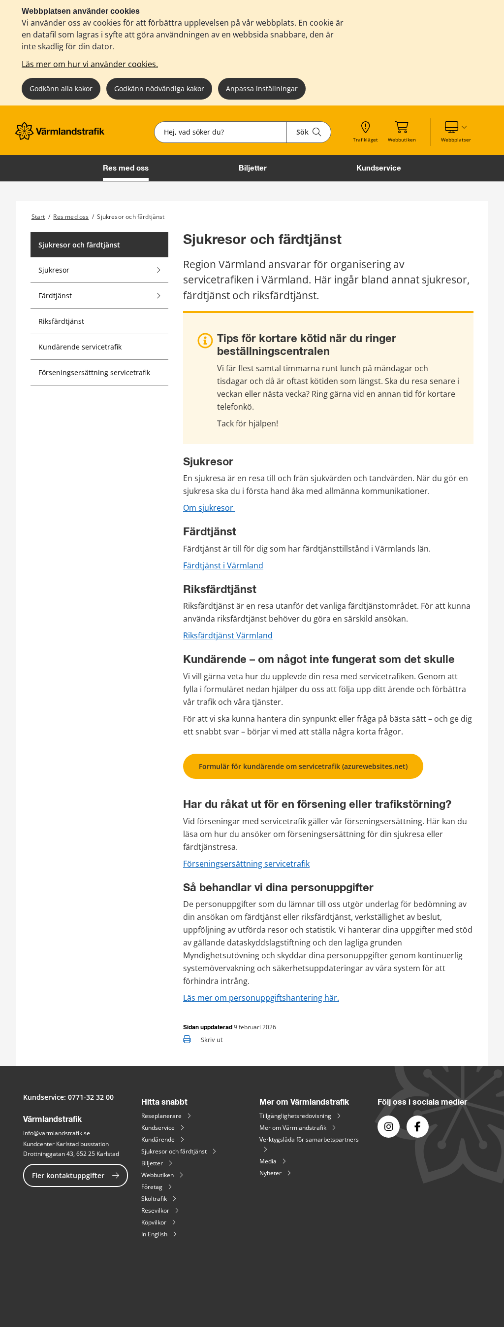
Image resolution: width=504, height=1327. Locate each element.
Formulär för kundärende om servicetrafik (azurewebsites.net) (303, 766)
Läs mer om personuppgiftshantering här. (261, 997)
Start (38, 216)
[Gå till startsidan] (62, 137)
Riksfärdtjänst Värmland (228, 635)
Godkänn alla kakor (61, 88)
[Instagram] (389, 1127)
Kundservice (378, 168)
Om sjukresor (209, 507)
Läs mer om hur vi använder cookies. (90, 64)
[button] (456, 132)
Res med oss (126, 168)
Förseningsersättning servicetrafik (246, 863)
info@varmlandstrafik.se (56, 1133)
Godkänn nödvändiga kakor (159, 88)
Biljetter (253, 168)
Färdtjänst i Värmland (223, 565)
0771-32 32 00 (91, 1097)
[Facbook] (418, 1127)
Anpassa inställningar (262, 88)
